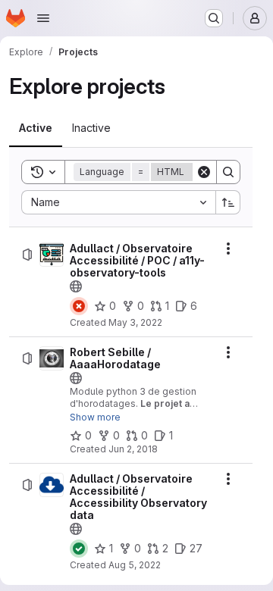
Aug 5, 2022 (134, 565)
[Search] (228, 172)
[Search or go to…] (214, 18)
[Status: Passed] (79, 548)
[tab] (35, 128)
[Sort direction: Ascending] (228, 202)
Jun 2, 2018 (133, 449)
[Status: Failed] (79, 306)
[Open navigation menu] (43, 18)
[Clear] (204, 172)
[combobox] (118, 202)
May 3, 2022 (135, 322)
